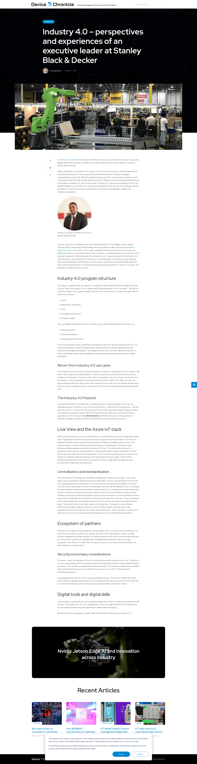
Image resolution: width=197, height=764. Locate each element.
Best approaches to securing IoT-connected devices (44, 730)
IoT (69, 723)
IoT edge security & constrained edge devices (149, 730)
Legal (132, 741)
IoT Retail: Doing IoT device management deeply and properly (115, 730)
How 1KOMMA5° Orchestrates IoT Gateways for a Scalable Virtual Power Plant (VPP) (81, 730)
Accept (121, 754)
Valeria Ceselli (153, 736)
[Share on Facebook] (50, 161)
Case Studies (107, 723)
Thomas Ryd (55, 71)
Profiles (49, 22)
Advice (139, 723)
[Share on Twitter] (50, 167)
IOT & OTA (37, 723)
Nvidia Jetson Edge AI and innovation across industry (98, 654)
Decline (139, 754)
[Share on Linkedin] (50, 174)
